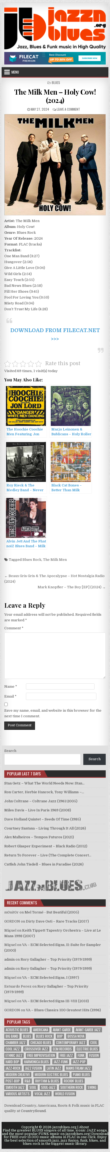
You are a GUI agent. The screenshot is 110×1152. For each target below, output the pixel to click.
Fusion (94, 1055)
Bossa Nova (76, 1036)
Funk (81, 1055)
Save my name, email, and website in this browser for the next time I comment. (52, 713)
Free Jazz (66, 1055)
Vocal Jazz (42, 1093)
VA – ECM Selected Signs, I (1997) (50, 978)
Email (10, 696)
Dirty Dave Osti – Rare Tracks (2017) (57, 921)
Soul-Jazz (48, 1087)
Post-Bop (13, 1080)
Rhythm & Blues (47, 1080)
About (84, 1127)
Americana (40, 1029)
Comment (13, 628)
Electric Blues (87, 1049)
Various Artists (18, 1093)
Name (10, 686)
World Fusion (65, 1093)
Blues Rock (31, 560)
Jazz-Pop (79, 1061)
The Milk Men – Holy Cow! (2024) (55, 96)
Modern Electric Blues (51, 1074)
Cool (93, 1042)
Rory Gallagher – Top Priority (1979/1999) (56, 959)
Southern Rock (71, 1087)
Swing (92, 1087)
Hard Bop (12, 1061)
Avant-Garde (62, 1029)
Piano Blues (81, 1074)
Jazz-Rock (13, 1068)
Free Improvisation (41, 1055)
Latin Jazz (54, 1068)
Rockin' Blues (73, 1080)
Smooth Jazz (15, 1087)
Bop (60, 1036)
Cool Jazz (13, 1049)
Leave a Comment (68, 109)
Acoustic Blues (17, 1029)
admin (9, 959)
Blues (56, 82)
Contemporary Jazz (70, 1042)
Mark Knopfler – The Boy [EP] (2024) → (72, 587)
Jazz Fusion (33, 1068)
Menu (15, 72)
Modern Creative (18, 1074)
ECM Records (62, 1049)
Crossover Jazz (36, 1049)
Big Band (12, 1036)
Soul (32, 1087)
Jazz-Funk (61, 1061)
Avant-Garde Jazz (88, 1029)
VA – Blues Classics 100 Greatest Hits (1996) (63, 1010)
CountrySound (33, 1111)
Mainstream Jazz (78, 1068)
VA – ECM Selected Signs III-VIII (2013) (55, 1001)
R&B (27, 1080)
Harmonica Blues (36, 1061)
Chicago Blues (40, 1042)
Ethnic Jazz (14, 1055)
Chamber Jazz (16, 1042)
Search (10, 751)
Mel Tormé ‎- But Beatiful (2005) (52, 912)
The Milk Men (55, 560)
